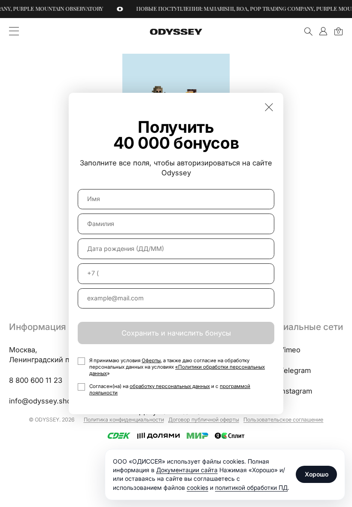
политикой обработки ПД (251, 487)
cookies (197, 487)
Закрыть (269, 107)
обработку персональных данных (170, 386)
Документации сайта (187, 469)
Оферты (151, 360)
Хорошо (316, 474)
